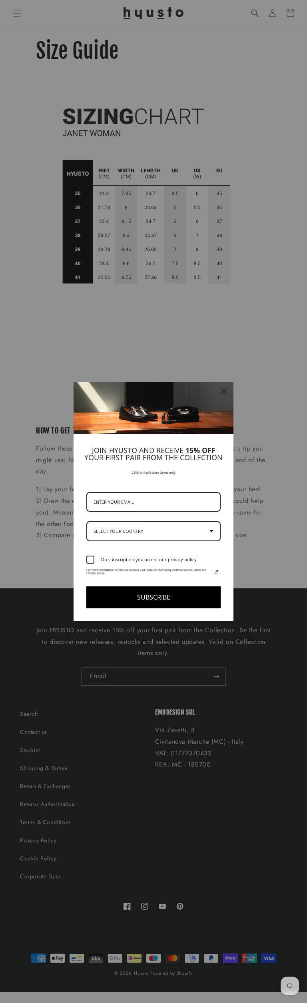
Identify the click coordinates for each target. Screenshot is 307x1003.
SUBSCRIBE (153, 597)
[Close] (223, 391)
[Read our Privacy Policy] (216, 572)
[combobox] (153, 531)
